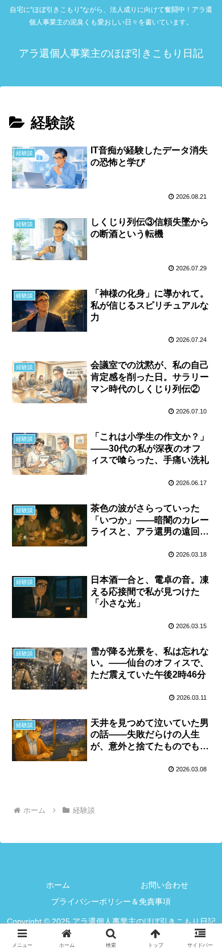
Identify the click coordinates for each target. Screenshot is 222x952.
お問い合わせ (164, 885)
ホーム (58, 885)
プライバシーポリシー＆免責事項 (111, 901)
